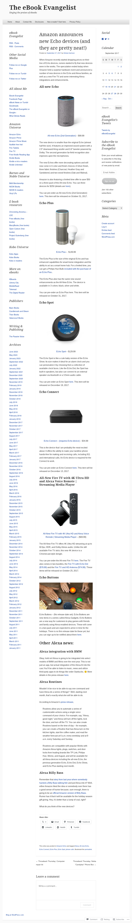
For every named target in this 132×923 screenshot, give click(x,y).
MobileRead (14, 286)
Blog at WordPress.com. (15, 915)
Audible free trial (16, 144)
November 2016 (15, 466)
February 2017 (15, 456)
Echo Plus (61, 252)
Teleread (12, 289)
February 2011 (15, 644)
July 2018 (13, 402)
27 (112, 93)
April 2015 (13, 530)
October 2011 (14, 617)
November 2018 (15, 395)
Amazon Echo (61, 846)
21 (115, 86)
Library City (14, 282)
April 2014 (13, 570)
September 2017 (16, 432)
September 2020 (16, 378)
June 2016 (13, 483)
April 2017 (13, 449)
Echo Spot (61, 351)
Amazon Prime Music (18, 141)
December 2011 (15, 611)
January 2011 (14, 648)
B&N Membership (16, 183)
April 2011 (13, 638)
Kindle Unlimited (15, 164)
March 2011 (14, 641)
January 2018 (14, 419)
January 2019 (14, 388)
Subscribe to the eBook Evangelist (110, 145)
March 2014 (14, 574)
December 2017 (15, 422)
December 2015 (15, 503)
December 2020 (15, 375)
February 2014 (15, 577)
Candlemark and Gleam (19, 311)
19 (109, 86)
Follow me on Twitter (17, 78)
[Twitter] (106, 39)
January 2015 (14, 540)
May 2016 (13, 486)
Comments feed (108, 233)
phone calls (70, 849)
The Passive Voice (16, 336)
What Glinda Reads (17, 116)
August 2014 (14, 557)
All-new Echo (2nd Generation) (62, 136)
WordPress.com (108, 237)
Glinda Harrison (69, 53)
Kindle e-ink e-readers (18, 161)
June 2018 (13, 405)
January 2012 (14, 607)
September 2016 (16, 473)
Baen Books (14, 308)
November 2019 (15, 382)
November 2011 (15, 614)
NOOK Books (14, 186)
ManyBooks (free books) (19, 225)
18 (106, 86)
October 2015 (14, 510)
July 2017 (13, 439)
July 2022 (13, 365)
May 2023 (13, 355)
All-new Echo (84, 846)
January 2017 (14, 459)
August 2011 (14, 624)
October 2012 (14, 580)
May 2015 (13, 526)
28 (115, 93)
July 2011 (13, 627)
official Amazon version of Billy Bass (69, 793)
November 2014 (15, 547)
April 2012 (13, 597)
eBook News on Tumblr (18, 102)
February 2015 (15, 537)
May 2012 (13, 594)
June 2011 (13, 631)
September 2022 (16, 361)
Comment (87, 905)
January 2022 (14, 368)
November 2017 (15, 425)
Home (10, 22)
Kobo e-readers (15, 260)
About (17, 22)
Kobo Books (14, 257)
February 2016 (15, 496)
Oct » (110, 98)
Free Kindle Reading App (19, 154)
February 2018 (15, 415)
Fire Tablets (14, 148)
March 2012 (14, 601)
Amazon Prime (15, 137)
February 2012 (15, 604)
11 (106, 80)
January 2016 (14, 499)
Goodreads (13, 105)
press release (67, 702)
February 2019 (15, 385)
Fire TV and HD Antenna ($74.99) (70, 567)
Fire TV (12, 151)
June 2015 (13, 523)
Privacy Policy (75, 22)
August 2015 (14, 516)
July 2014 (13, 560)
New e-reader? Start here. (56, 22)
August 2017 (14, 435)
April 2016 (13, 489)
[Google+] (109, 39)
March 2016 (14, 493)
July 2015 (13, 520)
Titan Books (14, 314)
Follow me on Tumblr (17, 73)
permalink (88, 849)
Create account (108, 223)
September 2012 (16, 584)
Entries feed (107, 230)
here (68, 186)
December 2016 (15, 462)
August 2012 (14, 587)
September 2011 (16, 621)
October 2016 (14, 469)
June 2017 (13, 442)
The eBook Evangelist (42, 7)
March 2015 (14, 533)
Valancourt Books (16, 318)
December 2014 (15, 543)
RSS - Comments (16, 46)
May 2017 (13, 446)
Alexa (77, 846)
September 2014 (16, 553)
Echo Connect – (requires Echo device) (62, 441)
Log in (104, 226)
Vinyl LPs (13, 193)
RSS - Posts (14, 43)
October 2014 (14, 550)
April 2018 (13, 412)
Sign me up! (109, 181)
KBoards (12, 279)
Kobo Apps (13, 254)
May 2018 (13, 409)
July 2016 (13, 479)
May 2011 (13, 634)
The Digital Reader (17, 292)
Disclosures (39, 22)
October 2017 (14, 429)
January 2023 (14, 358)
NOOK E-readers (16, 190)
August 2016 (14, 476)
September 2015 (16, 513)
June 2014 (13, 563)
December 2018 (15, 392)
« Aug (104, 98)
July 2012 (13, 590)
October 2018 (14, 398)
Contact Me (27, 22)
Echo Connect (44, 849)
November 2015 (15, 506)
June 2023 (13, 351)
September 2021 (16, 371)
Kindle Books (14, 158)
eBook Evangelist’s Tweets (109, 120)
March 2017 (14, 452)
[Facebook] (103, 39)
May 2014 (13, 567)
